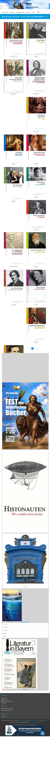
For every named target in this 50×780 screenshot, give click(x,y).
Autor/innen (28, 12)
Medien (5, 672)
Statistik (4, 722)
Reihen (45, 16)
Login (3, 735)
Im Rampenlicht (5, 12)
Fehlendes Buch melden (7, 727)
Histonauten (23, 739)
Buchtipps (5, 666)
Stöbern (5, 675)
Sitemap (4, 717)
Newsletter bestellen (7, 729)
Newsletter (25, 586)
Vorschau (5, 663)
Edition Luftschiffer (34, 739)
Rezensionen (6, 669)
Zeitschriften (25, 708)
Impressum (5, 718)
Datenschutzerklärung (7, 720)
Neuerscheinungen (25, 661)
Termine (33, 12)
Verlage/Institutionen (20, 12)
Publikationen (12, 12)
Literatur (41, 16)
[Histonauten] (25, 415)
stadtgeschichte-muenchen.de (34, 741)
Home (36, 16)
